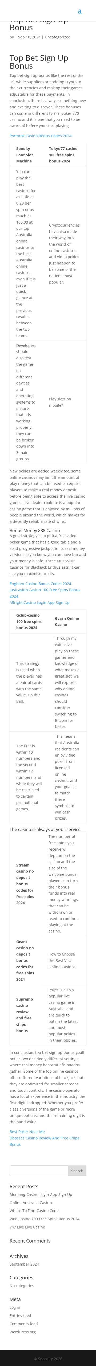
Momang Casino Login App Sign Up (41, 1194)
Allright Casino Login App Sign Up (40, 602)
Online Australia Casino (31, 1202)
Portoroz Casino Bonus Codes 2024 (40, 135)
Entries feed (20, 1315)
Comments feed (24, 1323)
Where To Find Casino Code (34, 1210)
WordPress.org (23, 1331)
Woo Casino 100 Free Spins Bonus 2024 (44, 1218)
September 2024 (24, 1264)
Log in (15, 1307)
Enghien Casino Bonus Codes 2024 (40, 583)
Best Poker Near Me (27, 1131)
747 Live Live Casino (27, 1227)
